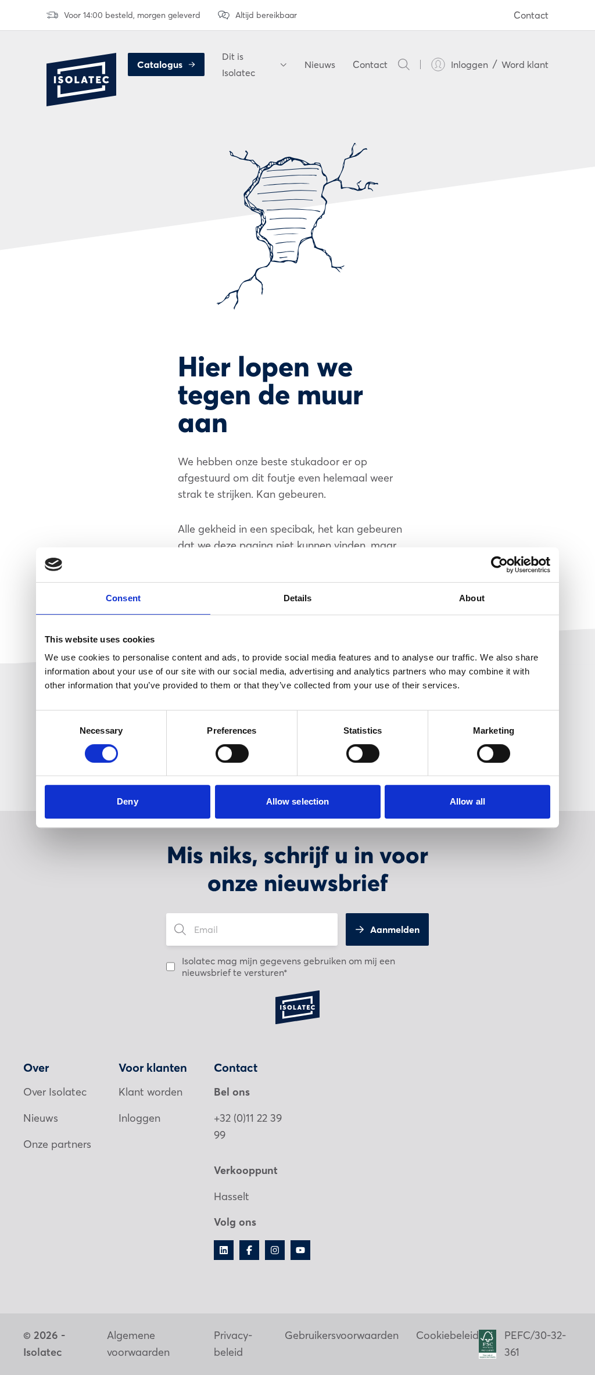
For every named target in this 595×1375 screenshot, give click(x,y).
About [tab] (472, 598)
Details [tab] (298, 598)
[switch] (232, 753)
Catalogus (159, 64)
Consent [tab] (123, 598)
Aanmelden (395, 929)
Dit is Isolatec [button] (238, 64)
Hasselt (231, 1196)
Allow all (467, 801)
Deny (127, 801)
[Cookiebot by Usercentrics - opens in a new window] (499, 564)
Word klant (525, 64)
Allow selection (297, 801)
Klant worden (150, 1091)
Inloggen (469, 64)
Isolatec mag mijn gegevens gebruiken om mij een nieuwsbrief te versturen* (288, 966)
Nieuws (319, 64)
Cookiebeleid (447, 1335)
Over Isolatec (55, 1091)
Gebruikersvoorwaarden (342, 1335)
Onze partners (57, 1144)
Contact (531, 15)
